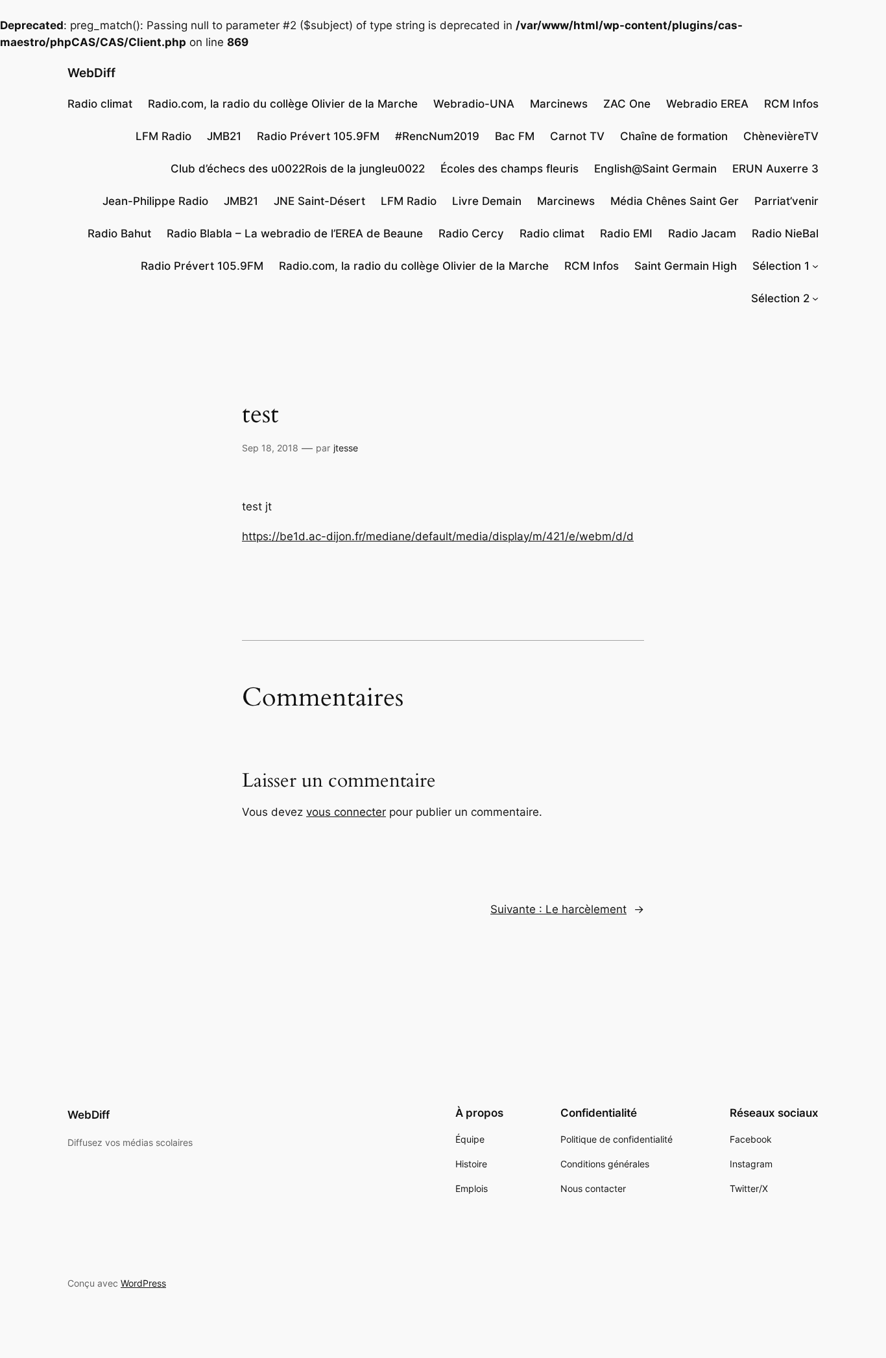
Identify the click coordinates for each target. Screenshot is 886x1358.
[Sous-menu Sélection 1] (815, 266)
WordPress (143, 1283)
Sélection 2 (780, 298)
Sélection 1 (780, 265)
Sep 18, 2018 (270, 447)
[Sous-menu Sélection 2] (815, 298)
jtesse (345, 447)
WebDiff (91, 72)
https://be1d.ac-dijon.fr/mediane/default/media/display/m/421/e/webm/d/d (438, 536)
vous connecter (346, 811)
